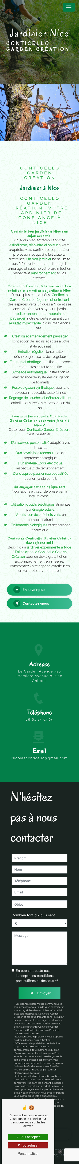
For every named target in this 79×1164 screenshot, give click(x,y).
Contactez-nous (36, 603)
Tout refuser (29, 1145)
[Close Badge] (60, 1151)
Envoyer (44, 993)
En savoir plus (34, 590)
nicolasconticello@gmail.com (39, 758)
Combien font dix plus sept (33, 915)
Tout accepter (29, 1137)
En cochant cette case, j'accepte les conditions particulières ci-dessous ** (37, 975)
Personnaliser (28, 1153)
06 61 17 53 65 (39, 719)
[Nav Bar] (69, 7)
